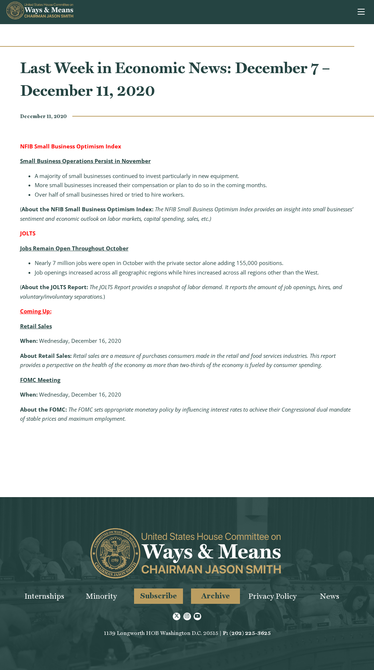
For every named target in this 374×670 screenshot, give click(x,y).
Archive (215, 595)
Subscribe (158, 595)
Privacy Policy (272, 596)
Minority (101, 596)
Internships (44, 596)
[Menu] (362, 12)
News (329, 596)
